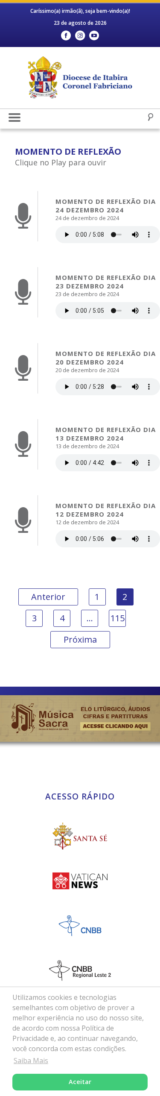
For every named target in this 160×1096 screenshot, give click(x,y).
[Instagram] (80, 35)
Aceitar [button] (80, 1082)
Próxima (80, 639)
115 (118, 618)
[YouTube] (94, 35)
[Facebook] (66, 35)
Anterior (48, 596)
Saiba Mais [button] (31, 1060)
